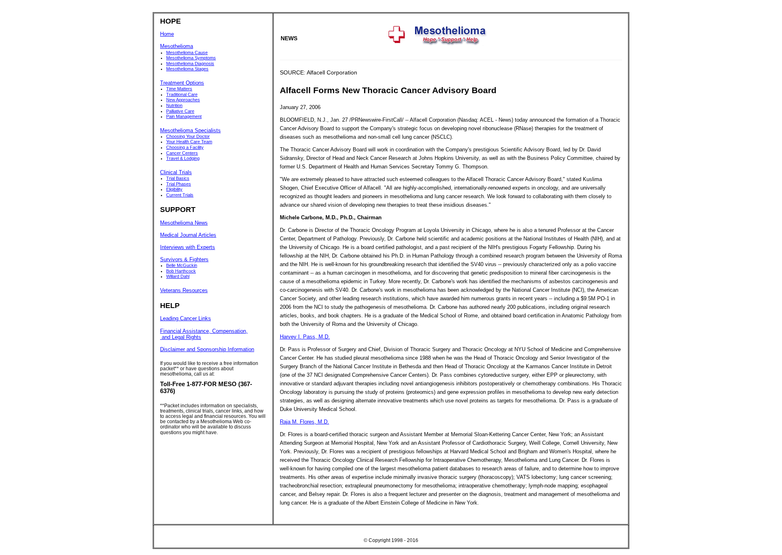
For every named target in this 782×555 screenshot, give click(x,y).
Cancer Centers (182, 153)
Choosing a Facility (185, 147)
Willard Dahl (177, 276)
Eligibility (174, 189)
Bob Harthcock (181, 271)
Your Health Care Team (189, 141)
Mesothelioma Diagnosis (190, 63)
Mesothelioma (176, 46)
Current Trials (179, 194)
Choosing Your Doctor (188, 136)
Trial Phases (178, 183)
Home (167, 34)
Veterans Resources (184, 290)
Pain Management (184, 116)
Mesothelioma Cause (187, 52)
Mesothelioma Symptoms (191, 57)
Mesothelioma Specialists (190, 130)
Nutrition (174, 105)
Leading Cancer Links (185, 318)
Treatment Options (182, 83)
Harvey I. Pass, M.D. (305, 337)
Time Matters (179, 88)
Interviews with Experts (187, 247)
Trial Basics (177, 178)
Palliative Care (180, 111)
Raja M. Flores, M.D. (304, 422)
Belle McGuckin (181, 265)
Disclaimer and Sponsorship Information (207, 349)
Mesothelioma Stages (187, 68)
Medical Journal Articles (188, 235)
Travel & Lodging (183, 158)
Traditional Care (182, 94)
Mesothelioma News (184, 223)
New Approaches (183, 99)
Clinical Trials (176, 172)
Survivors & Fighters (184, 259)
